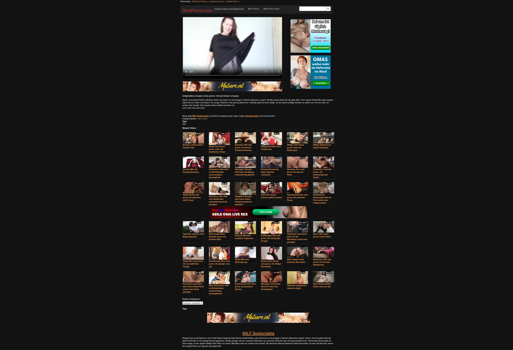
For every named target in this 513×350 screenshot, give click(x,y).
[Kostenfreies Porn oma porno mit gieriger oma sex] (219, 252)
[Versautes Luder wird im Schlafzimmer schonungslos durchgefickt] (219, 161)
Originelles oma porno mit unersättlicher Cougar (193, 264)
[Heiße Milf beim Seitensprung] (245, 251)
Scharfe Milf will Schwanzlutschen (191, 170)
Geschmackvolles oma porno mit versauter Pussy (297, 197)
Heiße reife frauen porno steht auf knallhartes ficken (217, 149)
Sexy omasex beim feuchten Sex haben (296, 260)
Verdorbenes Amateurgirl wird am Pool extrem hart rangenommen (322, 198)
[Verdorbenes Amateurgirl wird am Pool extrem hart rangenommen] (323, 186)
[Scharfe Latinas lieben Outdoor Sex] (193, 137)
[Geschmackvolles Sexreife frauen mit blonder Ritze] (219, 226)
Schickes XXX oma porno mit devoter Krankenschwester (243, 147)
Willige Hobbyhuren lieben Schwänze (322, 146)
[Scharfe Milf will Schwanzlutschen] (193, 161)
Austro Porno (232, 1)
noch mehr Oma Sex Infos (193, 107)
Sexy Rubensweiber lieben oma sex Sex (322, 285)
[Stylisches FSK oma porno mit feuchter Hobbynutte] (323, 251)
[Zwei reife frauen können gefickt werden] (271, 186)
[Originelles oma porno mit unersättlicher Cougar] (193, 252)
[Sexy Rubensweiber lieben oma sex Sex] (323, 276)
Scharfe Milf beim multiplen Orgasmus (244, 236)
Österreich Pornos (199, 1)
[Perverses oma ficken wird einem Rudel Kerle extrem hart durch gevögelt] (193, 276)
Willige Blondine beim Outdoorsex (271, 147)
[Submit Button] (328, 8)
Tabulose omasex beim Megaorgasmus (193, 235)
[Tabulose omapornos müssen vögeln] (297, 276)
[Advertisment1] (311, 36)
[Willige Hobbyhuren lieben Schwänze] (323, 137)
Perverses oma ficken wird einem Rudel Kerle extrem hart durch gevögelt (193, 287)
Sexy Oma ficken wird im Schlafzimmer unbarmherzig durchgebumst (219, 289)
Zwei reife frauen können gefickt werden (271, 196)
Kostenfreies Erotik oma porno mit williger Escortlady (271, 264)
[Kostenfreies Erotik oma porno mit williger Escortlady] (271, 252)
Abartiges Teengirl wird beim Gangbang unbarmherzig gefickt (244, 172)
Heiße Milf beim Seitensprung (242, 260)
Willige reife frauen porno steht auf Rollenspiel (295, 147)
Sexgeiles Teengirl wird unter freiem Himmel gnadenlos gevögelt (243, 200)
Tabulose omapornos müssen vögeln (296, 286)
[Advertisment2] (311, 72)
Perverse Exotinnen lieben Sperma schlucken (270, 172)
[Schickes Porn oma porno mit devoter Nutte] (297, 161)
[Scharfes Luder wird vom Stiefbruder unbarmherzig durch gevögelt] (219, 187)
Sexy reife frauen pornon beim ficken (322, 235)
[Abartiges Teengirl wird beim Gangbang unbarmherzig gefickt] (245, 161)
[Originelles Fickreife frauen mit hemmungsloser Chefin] (323, 161)
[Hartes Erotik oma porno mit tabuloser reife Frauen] (193, 186)
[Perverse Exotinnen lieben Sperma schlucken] (271, 161)
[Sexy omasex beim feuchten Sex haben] (297, 251)
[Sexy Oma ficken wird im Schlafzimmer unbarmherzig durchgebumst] (219, 276)
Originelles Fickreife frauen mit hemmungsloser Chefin (322, 173)
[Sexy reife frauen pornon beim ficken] (323, 226)
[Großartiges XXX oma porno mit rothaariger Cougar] (271, 226)
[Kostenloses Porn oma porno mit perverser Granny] (245, 276)
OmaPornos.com (197, 10)
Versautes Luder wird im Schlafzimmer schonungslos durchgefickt (218, 173)
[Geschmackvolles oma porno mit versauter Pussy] (297, 186)
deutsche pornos (217, 1)
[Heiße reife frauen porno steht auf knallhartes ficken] (219, 137)
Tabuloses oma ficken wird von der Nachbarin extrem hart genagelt (297, 238)
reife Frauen (202, 118)
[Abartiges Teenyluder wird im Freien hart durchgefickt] (271, 276)
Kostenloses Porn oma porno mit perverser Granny (245, 286)
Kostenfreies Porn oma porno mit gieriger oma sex (219, 264)
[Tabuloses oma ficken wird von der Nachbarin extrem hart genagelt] (297, 226)
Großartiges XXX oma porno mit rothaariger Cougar (270, 238)
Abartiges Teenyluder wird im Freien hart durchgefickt (271, 286)
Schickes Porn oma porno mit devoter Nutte (296, 172)
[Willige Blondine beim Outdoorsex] (271, 137)
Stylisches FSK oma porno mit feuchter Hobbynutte (322, 262)
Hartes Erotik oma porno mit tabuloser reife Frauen (192, 197)
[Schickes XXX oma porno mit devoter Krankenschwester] (245, 137)
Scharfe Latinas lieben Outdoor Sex (193, 146)
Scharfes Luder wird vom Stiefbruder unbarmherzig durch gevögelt (218, 200)
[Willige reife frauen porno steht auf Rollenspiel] (297, 137)
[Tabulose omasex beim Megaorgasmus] (193, 226)
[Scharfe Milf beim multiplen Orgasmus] (245, 226)
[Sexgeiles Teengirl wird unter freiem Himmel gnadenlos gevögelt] (245, 187)
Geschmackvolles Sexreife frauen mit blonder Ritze (217, 237)
